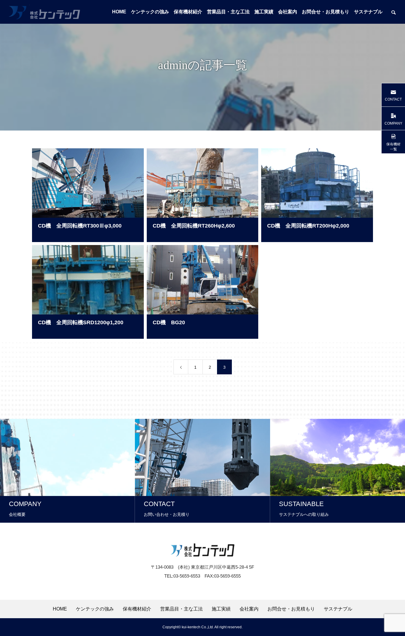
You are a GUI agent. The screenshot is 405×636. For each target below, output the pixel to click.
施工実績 (263, 11)
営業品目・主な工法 (228, 11)
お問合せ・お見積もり (325, 11)
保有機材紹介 (188, 11)
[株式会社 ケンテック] (44, 12)
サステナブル (368, 11)
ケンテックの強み (150, 11)
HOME (119, 11)
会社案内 (287, 11)
